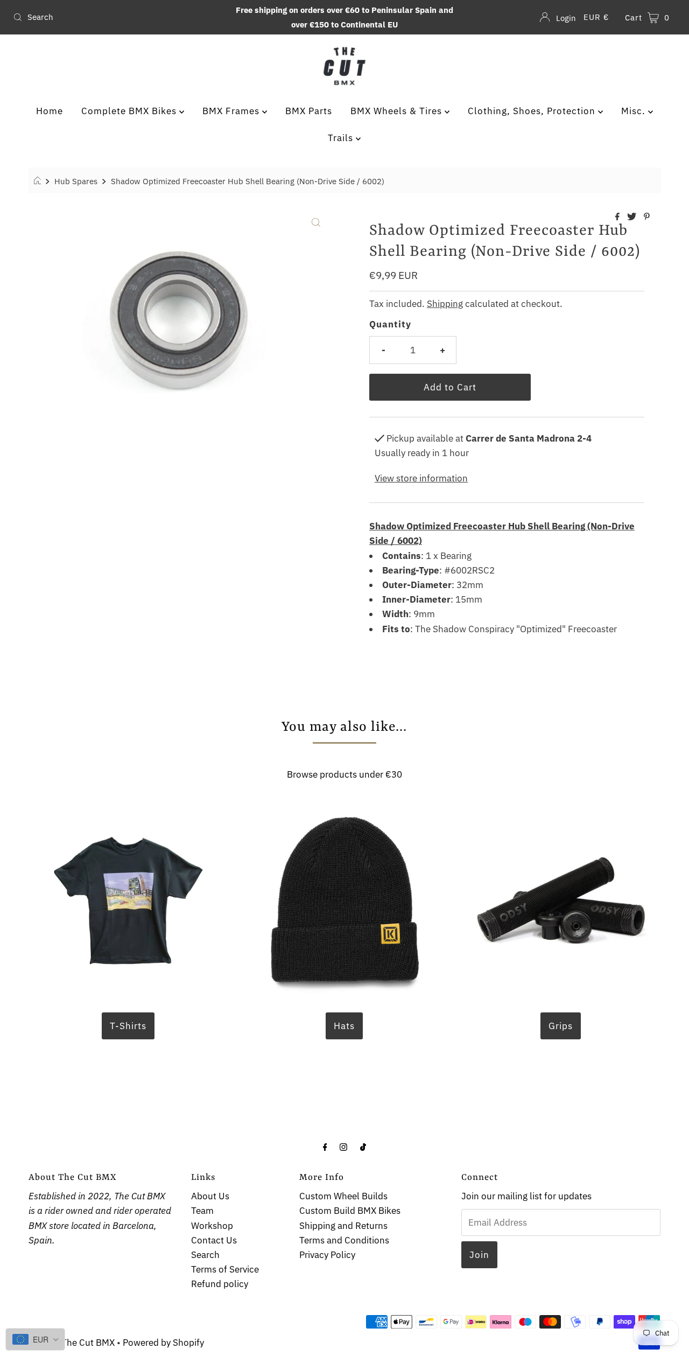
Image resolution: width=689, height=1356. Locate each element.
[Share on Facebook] (618, 217)
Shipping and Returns (343, 1226)
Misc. (634, 111)
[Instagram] (343, 1146)
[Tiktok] (363, 1146)
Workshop (212, 1226)
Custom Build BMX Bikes (349, 1211)
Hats (344, 1026)
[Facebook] (325, 1146)
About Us (210, 1196)
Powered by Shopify (163, 1342)
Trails (342, 138)
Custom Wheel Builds (343, 1196)
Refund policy (219, 1284)
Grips (561, 1026)
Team (202, 1211)
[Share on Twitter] (632, 217)
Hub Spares (75, 181)
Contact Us (214, 1240)
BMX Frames (232, 111)
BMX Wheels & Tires (397, 111)
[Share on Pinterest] (647, 217)
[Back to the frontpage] (39, 181)
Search (205, 1255)
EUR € (596, 17)
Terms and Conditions (344, 1240)
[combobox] (118, 17)
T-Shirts (128, 1026)
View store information (421, 478)
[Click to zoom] (316, 221)
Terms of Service (225, 1269)
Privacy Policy (327, 1255)
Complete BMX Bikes (130, 111)
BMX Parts (308, 111)
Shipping (445, 304)
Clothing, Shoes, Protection (533, 111)
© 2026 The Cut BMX (72, 1342)
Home (49, 111)
